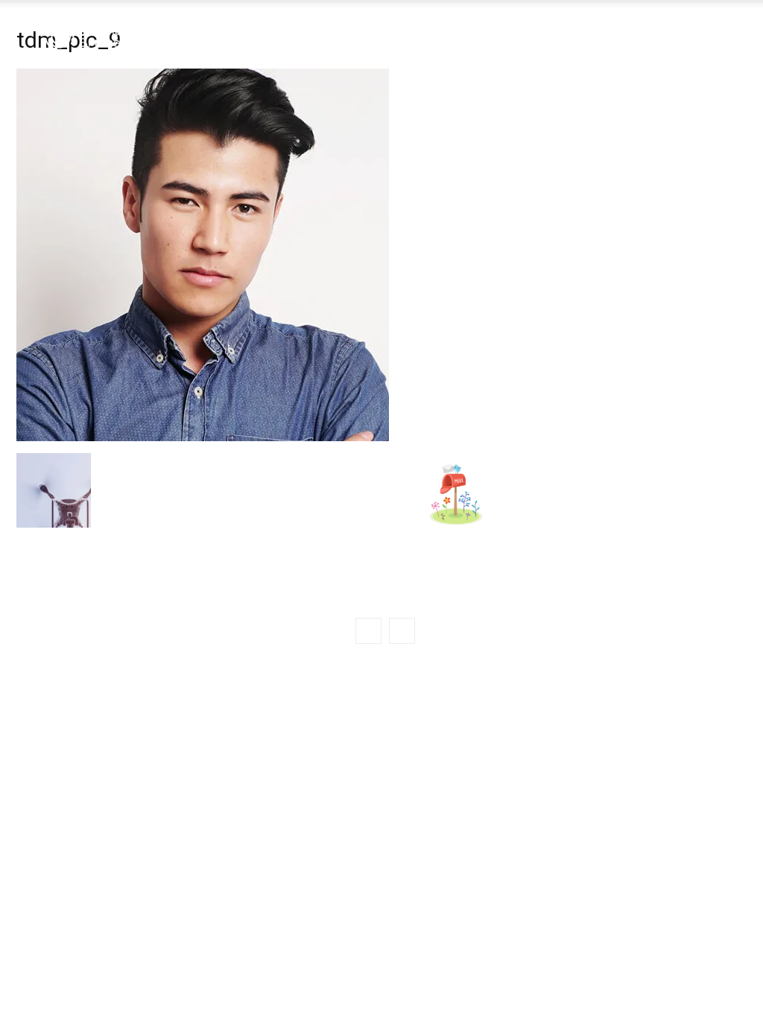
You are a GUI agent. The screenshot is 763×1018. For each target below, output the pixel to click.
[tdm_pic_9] (202, 437)
